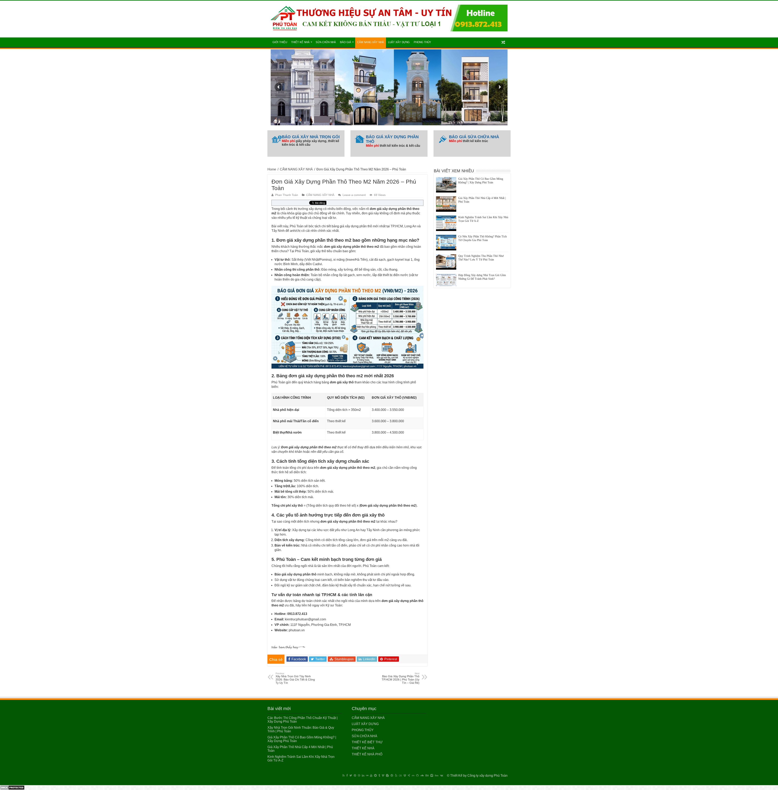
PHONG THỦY (422, 42)
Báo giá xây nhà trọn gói (311, 137)
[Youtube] (371, 775)
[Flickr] (367, 775)
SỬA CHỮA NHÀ (326, 42)
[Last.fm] (400, 775)
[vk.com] (442, 775)
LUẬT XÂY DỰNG (399, 42)
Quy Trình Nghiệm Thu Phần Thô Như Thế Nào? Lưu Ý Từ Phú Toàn (481, 240)
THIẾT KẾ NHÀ (300, 42)
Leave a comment (354, 195)
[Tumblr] (379, 775)
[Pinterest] (355, 775)
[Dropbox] (405, 775)
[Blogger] (387, 775)
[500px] (436, 775)
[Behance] (427, 775)
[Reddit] (375, 775)
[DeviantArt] (413, 775)
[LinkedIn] (363, 775)
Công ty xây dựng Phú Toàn (487, 775)
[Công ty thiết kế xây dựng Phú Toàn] (389, 17)
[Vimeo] (383, 775)
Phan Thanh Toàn (286, 195)
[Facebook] (347, 775)
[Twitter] (351, 775)
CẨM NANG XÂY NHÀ (370, 42)
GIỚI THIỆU (280, 42)
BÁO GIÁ (345, 42)
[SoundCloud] (422, 775)
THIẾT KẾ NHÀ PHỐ (367, 754)
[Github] (417, 775)
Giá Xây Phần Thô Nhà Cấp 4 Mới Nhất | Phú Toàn (482, 182)
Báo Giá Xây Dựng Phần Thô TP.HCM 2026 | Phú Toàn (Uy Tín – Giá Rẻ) (400, 678)
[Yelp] (396, 775)
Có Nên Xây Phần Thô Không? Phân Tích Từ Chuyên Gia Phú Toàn (482, 221)
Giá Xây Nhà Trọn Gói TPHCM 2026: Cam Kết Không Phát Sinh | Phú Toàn (480, 278)
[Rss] (343, 775)
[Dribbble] (359, 775)
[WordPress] (392, 775)
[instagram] (432, 775)
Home (271, 169)
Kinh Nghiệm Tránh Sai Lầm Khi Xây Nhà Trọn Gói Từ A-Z (483, 201)
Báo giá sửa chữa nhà (474, 137)
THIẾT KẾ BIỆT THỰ (367, 742)
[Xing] (408, 775)
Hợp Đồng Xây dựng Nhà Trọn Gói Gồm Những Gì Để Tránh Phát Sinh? (482, 259)
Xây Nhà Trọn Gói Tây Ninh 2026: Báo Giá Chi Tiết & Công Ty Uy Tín (295, 678)
